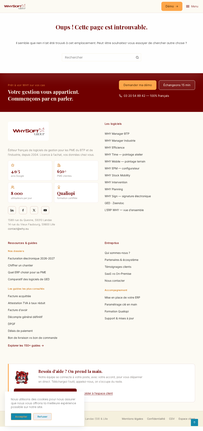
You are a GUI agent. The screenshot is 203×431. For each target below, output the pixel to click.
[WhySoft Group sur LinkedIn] (12, 210)
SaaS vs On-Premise (118, 273)
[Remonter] (194, 422)
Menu (194, 6)
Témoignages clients (118, 266)
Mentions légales (132, 418)
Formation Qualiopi (117, 311)
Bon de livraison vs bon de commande (32, 337)
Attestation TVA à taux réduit (26, 303)
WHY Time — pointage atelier (124, 154)
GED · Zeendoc (114, 203)
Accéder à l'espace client (96, 393)
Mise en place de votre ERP (122, 297)
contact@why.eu (18, 228)
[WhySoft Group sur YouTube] (45, 210)
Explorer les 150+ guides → (26, 345)
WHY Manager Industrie (120, 140)
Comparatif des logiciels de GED (29, 279)
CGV (172, 418)
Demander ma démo (138, 85)
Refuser (42, 417)
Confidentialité (156, 418)
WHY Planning (114, 189)
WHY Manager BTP (117, 133)
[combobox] (97, 57)
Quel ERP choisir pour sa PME (27, 272)
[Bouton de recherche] (137, 57)
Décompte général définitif (25, 317)
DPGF (11, 323)
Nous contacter (115, 280)
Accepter (21, 417)
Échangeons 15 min (177, 85)
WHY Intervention (116, 182)
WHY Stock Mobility (117, 175)
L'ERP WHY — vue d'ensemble (124, 210)
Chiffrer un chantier (20, 265)
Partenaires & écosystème (121, 259)
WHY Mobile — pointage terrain (125, 161)
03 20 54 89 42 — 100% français (146, 96)
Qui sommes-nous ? (117, 252)
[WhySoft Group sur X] (34, 210)
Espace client (187, 418)
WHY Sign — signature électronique (128, 196)
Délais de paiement (20, 330)
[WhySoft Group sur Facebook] (23, 210)
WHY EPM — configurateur (122, 168)
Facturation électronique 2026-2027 (31, 258)
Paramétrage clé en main (121, 304)
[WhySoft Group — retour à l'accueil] (14, 6)
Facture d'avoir (17, 310)
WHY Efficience (114, 147)
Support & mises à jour (119, 318)
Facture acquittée (19, 296)
